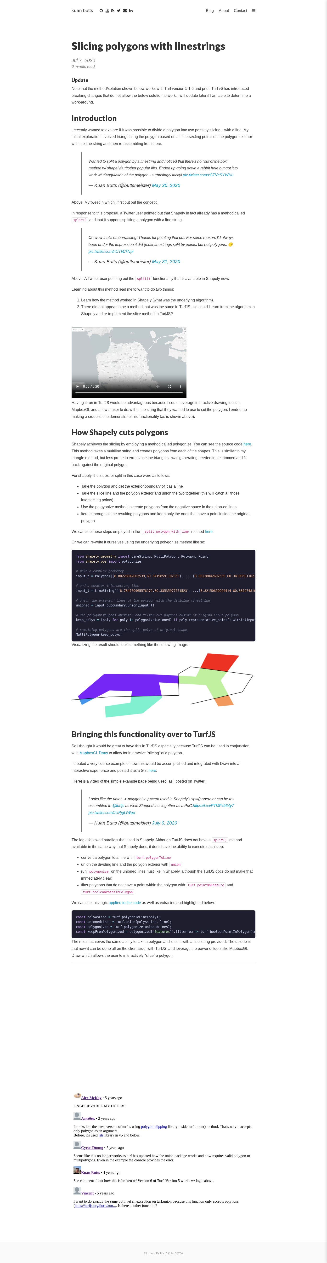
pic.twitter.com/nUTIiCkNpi (111, 251)
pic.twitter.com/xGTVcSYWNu (208, 175)
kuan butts (82, 10)
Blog (210, 11)
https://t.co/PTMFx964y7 (213, 806)
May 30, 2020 (166, 185)
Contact (240, 11)
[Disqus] (163, 1025)
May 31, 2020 (166, 261)
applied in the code (125, 903)
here (247, 444)
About (224, 11)
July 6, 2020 (164, 822)
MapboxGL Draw (93, 753)
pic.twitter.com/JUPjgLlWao (112, 813)
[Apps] (253, 10)
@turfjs (118, 806)
